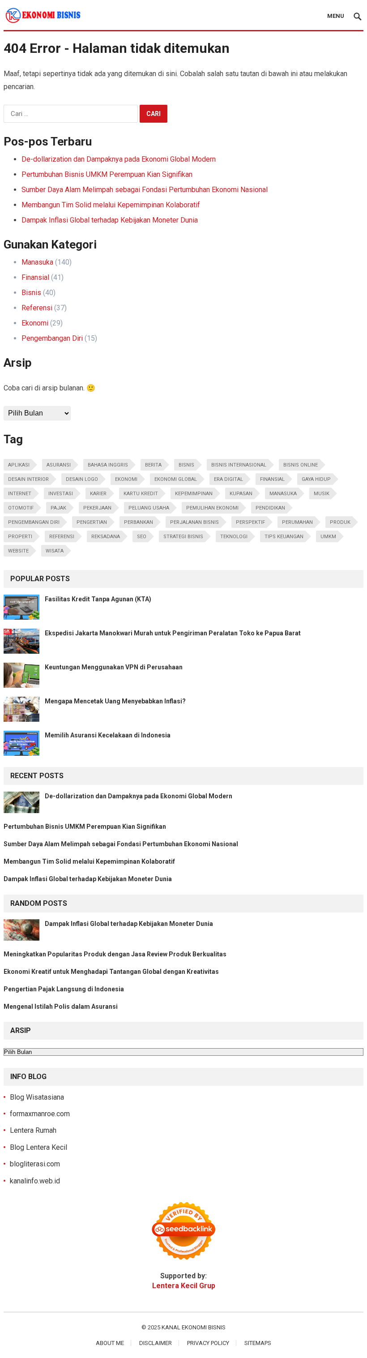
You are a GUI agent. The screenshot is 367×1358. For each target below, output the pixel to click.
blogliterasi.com (35, 1164)
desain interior (28, 479)
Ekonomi (34, 323)
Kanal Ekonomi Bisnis (194, 1327)
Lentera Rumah (33, 1130)
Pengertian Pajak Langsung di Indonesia (64, 989)
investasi (60, 494)
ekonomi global (175, 479)
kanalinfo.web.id (35, 1181)
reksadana (105, 537)
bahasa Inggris (108, 465)
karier (98, 494)
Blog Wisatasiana (37, 1097)
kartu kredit (141, 494)
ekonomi (126, 479)
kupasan (241, 494)
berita (153, 465)
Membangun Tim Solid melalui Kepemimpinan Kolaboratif (110, 205)
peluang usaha (148, 508)
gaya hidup (316, 479)
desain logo (82, 479)
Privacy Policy (208, 1343)
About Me (110, 1343)
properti (20, 537)
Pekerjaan (97, 508)
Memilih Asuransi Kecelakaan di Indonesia (108, 735)
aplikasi (19, 465)
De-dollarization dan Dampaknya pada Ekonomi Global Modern (118, 159)
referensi (61, 537)
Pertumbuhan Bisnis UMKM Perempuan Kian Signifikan (106, 174)
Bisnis (31, 292)
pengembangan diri (34, 522)
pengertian (92, 522)
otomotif (21, 508)
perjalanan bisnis (194, 522)
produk (340, 522)
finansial (272, 479)
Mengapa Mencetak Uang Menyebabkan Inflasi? (115, 701)
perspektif (250, 522)
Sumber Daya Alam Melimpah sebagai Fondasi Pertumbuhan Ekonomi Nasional (144, 189)
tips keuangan (284, 537)
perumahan (297, 522)
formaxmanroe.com (40, 1114)
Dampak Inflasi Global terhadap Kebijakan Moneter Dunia (109, 220)
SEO (141, 537)
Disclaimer (155, 1343)
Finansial (35, 277)
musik (321, 494)
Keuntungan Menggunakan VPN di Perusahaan (114, 667)
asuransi (59, 465)
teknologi (234, 537)
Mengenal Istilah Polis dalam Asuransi (61, 1006)
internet (19, 494)
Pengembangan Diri (52, 338)
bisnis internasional (238, 465)
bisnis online (300, 465)
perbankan (138, 522)
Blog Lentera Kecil (38, 1147)
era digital (228, 479)
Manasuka (37, 262)
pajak (58, 508)
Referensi (36, 308)
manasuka (283, 494)
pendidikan (270, 508)
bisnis (186, 465)
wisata (55, 551)
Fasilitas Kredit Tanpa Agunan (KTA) (98, 599)
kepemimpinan (194, 494)
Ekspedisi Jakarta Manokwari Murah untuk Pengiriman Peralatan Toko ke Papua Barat (173, 633)
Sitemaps (257, 1343)
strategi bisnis (183, 537)
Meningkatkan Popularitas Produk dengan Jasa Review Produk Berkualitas (115, 954)
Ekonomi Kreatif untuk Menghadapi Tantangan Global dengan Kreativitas (111, 971)
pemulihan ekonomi (212, 508)
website (18, 551)
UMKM (328, 537)
